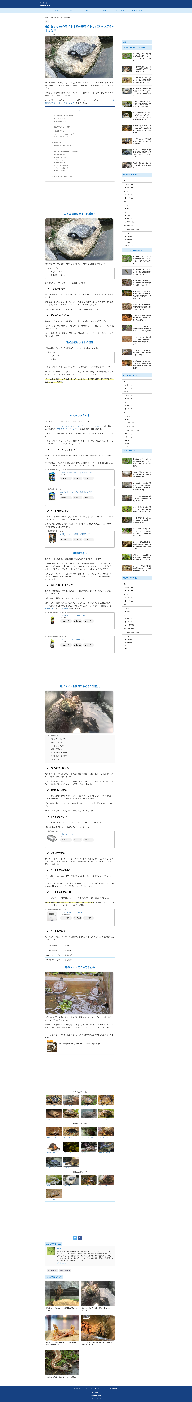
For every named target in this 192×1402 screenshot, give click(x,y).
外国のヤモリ (129, 195)
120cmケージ (129, 246)
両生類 (72, 10)
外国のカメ (128, 215)
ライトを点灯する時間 (63, 168)
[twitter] (75, 1238)
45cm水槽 (49, 608)
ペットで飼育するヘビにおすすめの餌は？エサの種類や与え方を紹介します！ (142, 520)
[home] (65, 1263)
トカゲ (126, 181)
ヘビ (125, 201)
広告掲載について (114, 1388)
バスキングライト (60, 131)
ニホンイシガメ (66, 426)
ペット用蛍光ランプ (62, 137)
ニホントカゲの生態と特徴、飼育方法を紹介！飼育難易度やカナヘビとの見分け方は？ (142, 328)
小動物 (104, 10)
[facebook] (80, 1238)
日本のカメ (128, 219)
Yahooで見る (88, 478)
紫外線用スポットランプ (63, 145)
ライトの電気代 (60, 170)
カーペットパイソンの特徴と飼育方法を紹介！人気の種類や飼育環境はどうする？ (142, 568)
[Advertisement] (65, 196)
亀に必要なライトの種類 (62, 127)
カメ (125, 212)
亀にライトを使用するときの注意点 (66, 151)
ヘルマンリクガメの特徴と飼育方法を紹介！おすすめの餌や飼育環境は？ (142, 141)
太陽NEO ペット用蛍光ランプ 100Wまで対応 (76, 534)
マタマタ (60, 429)
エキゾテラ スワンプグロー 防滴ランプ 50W (76, 473)
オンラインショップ (136, 10)
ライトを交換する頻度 (63, 165)
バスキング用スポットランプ (65, 134)
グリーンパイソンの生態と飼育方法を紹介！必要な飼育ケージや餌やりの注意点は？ (142, 557)
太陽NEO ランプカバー (68, 834)
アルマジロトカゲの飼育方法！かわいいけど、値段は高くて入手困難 (142, 352)
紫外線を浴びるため (62, 121)
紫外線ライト (58, 142)
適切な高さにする (61, 157)
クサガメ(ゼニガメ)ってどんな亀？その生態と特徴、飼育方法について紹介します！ (142, 104)
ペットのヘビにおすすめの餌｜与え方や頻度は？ (61, 1377)
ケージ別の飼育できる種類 (132, 230)
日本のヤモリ (129, 198)
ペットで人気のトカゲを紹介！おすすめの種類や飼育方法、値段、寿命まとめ (142, 283)
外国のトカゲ (129, 184)
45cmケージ (129, 236)
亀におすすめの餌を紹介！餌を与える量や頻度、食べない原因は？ (142, 165)
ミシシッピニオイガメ (82, 426)
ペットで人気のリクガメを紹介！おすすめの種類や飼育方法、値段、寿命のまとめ (142, 80)
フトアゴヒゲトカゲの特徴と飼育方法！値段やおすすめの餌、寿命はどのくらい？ (142, 318)
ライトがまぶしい (61, 160)
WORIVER (45, 5)
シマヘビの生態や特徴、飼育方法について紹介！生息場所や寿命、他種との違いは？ (142, 509)
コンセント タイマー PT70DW (71, 912)
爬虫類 (88, 10)
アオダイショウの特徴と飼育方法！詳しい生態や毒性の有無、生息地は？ (142, 498)
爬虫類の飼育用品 (65, 1271)
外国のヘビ (128, 205)
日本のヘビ (128, 208)
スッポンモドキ (72, 429)
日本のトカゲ (129, 187)
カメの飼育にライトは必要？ (63, 115)
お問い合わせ (88, 1388)
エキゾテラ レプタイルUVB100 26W (73, 639)
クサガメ (96, 426)
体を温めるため (60, 118)
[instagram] (61, 1263)
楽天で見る (77, 478)
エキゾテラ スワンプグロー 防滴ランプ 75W (76, 492)
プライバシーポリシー (101, 1388)
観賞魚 (56, 10)
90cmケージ (129, 242)
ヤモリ (126, 191)
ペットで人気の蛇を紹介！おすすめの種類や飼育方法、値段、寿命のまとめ (142, 474)
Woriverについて (77, 1388)
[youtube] (63, 1263)
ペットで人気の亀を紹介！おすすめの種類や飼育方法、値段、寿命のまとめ (142, 69)
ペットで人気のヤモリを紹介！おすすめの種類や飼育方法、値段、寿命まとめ (142, 272)
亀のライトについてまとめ (63, 176)
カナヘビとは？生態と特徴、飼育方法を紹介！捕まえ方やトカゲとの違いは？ (142, 307)
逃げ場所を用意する (62, 154)
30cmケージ (129, 233)
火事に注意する (60, 162)
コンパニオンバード (120, 10)
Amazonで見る (66, 478)
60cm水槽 (64, 608)
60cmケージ (129, 239)
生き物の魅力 (96, 1392)
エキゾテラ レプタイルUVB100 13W (73, 616)
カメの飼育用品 (52, 1271)
